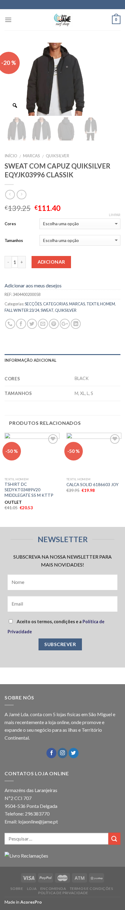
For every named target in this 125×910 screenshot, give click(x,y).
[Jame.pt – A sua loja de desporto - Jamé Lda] (62, 19)
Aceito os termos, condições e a (56, 626)
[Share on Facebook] (21, 324)
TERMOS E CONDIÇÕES (91, 888)
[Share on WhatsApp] (10, 324)
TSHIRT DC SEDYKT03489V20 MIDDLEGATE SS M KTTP (29, 489)
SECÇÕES (33, 303)
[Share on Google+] (65, 324)
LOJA (31, 888)
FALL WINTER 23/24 (22, 310)
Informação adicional (30, 360)
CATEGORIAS (55, 303)
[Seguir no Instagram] (63, 753)
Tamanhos (14, 240)
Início (11, 155)
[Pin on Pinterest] (54, 324)
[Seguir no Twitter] (74, 753)
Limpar (114, 215)
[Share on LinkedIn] (76, 324)
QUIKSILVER (57, 155)
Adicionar (51, 262)
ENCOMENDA (53, 888)
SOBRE (16, 888)
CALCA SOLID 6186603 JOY (92, 484)
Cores (10, 223)
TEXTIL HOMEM (100, 303)
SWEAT (47, 310)
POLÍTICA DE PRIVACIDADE (63, 892)
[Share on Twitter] (32, 324)
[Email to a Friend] (43, 324)
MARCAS (31, 155)
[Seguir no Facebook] (51, 753)
